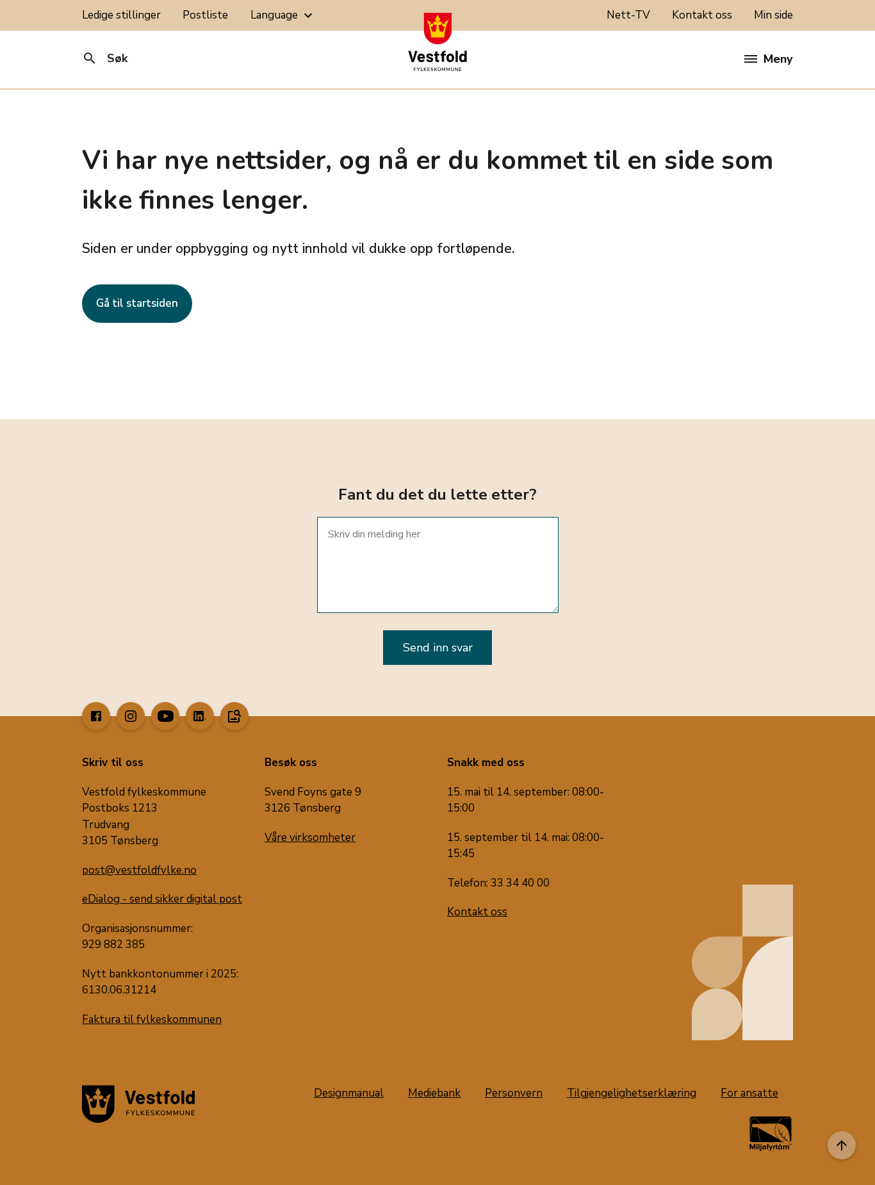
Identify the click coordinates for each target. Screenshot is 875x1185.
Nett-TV (628, 15)
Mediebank (434, 1093)
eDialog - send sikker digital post (162, 899)
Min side (773, 15)
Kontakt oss (702, 15)
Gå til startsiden (137, 303)
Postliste (205, 15)
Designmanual (349, 1093)
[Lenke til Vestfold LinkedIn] (200, 716)
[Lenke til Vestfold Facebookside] (96, 716)
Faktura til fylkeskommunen (152, 1019)
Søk (104, 58)
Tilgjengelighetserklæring (631, 1093)
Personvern (514, 1093)
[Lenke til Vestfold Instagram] (131, 716)
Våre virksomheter (310, 837)
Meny (778, 59)
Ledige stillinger (121, 15)
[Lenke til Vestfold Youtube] (165, 716)
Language (283, 15)
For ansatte (749, 1093)
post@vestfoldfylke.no (139, 870)
